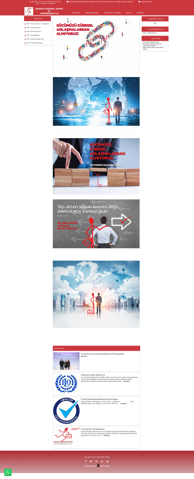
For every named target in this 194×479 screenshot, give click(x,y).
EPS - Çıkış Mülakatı (32, 35)
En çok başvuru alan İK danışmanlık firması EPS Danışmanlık (102, 354)
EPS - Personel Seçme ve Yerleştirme (37, 23)
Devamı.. (84, 356)
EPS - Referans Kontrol (33, 31)
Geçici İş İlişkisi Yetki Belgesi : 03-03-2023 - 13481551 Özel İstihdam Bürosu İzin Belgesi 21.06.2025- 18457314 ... (107, 402)
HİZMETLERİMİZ (92, 13)
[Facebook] (86, 461)
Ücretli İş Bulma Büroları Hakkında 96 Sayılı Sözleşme (99, 399)
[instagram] (97, 461)
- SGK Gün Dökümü (149, 46)
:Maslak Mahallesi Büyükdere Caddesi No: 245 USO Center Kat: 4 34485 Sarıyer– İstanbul (100, 2)
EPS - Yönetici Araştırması (34, 43)
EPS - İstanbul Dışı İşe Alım (34, 39)
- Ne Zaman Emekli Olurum (152, 44)
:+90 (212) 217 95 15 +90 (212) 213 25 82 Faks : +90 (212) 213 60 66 (46, 2)
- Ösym (144, 49)
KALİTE (129, 13)
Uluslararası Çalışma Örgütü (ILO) (93, 375)
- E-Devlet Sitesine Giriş (150, 42)
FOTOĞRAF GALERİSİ (112, 13)
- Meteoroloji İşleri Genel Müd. (153, 47)
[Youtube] (102, 461)
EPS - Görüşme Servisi (33, 27)
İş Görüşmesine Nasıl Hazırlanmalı (92, 429)
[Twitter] (91, 461)
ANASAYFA (76, 13)
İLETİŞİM (140, 13)
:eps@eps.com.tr (146, 2)
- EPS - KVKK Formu (149, 33)
